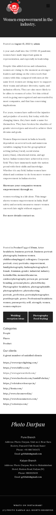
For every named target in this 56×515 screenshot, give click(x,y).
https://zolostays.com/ (15, 404)
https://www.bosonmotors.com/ (20, 398)
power (23, 298)
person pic (32, 279)
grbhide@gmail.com (31, 453)
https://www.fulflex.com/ (16, 367)
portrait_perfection (13, 294)
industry (45, 271)
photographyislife (40, 286)
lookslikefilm (9, 275)
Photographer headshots (16, 286)
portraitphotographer (37, 294)
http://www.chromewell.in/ (17, 393)
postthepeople (11, 298)
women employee (12, 306)
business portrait (24, 251)
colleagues (31, 259)
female (6, 271)
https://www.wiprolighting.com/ (20, 362)
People (6, 333)
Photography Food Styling (40, 317)
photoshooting (31, 290)
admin (37, 43)
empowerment (37, 263)
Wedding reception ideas (15, 317)
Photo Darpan (28, 424)
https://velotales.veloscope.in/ (19, 383)
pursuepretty (19, 302)
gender (25, 271)
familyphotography (13, 267)
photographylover (12, 290)
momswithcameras (27, 275)
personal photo (21, 282)
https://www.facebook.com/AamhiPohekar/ (26, 378)
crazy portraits (21, 263)
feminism (15, 271)
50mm (33, 247)
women (46, 302)
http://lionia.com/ (13, 388)
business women (26, 255)
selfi (29, 302)
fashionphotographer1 (36, 267)
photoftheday (38, 282)
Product (18, 247)
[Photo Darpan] (14, 13)
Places (6, 338)
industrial (35, 271)
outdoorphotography (14, 279)
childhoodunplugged (14, 259)
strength (36, 302)
